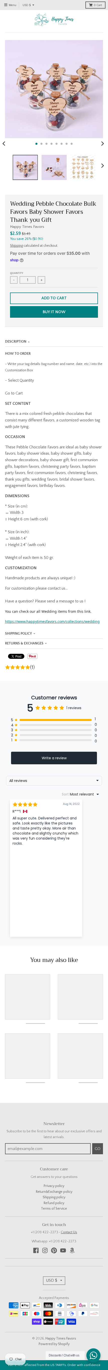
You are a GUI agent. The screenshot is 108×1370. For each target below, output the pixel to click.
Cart (98, 5)
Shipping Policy (18, 634)
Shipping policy (54, 1197)
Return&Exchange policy (54, 1192)
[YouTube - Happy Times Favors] (63, 1250)
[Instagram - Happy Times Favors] (45, 1250)
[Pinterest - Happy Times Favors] (54, 1250)
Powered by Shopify (54, 1344)
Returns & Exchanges (24, 643)
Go (97, 1148)
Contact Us (69, 1232)
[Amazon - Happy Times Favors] (72, 1250)
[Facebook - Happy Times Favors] (36, 1250)
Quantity (16, 273)
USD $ (27, 5)
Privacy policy (54, 1186)
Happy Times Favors (27, 227)
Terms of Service (54, 1209)
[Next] (102, 143)
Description (15, 342)
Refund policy (54, 1203)
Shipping (16, 246)
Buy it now (54, 312)
